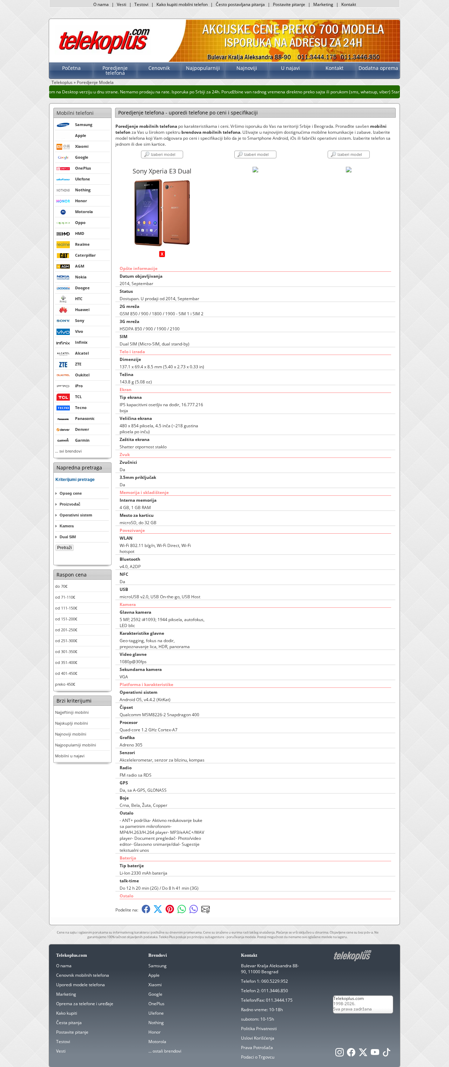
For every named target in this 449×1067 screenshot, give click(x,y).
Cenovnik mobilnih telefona (82, 975)
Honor (154, 1032)
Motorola (157, 1042)
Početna (71, 68)
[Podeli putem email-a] (205, 912)
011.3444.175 (279, 1000)
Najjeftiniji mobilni (72, 712)
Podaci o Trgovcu (257, 1057)
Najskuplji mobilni (71, 723)
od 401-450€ (66, 673)
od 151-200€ (66, 618)
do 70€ (61, 586)
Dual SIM (68, 537)
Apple (154, 975)
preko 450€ (65, 684)
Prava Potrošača (257, 1047)
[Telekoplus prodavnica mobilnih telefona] (103, 54)
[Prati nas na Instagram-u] (339, 1054)
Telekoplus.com (348, 998)
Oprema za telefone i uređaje (84, 1004)
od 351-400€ (66, 662)
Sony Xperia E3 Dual (162, 171)
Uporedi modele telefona (80, 985)
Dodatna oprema (378, 68)
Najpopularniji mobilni (75, 744)
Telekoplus (62, 82)
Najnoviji (246, 68)
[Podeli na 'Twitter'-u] (158, 912)
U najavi (290, 68)
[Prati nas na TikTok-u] (386, 1054)
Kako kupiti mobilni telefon (182, 4)
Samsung (157, 966)
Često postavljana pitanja (240, 4)
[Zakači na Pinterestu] (170, 912)
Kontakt (348, 4)
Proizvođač (70, 504)
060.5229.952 (274, 981)
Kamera (67, 526)
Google (155, 994)
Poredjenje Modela (95, 82)
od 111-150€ (66, 608)
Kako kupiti (66, 1013)
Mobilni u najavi (70, 755)
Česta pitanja (69, 1023)
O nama (101, 4)
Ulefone (156, 1013)
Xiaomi (155, 985)
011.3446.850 (274, 991)
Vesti (121, 4)
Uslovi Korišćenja (257, 1038)
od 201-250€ (66, 629)
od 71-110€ (65, 597)
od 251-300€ (66, 640)
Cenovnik (159, 68)
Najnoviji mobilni (70, 734)
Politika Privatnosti (259, 1029)
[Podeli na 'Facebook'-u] (146, 912)
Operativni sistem (76, 515)
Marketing (323, 4)
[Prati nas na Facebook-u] (351, 1054)
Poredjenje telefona (115, 70)
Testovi (141, 4)
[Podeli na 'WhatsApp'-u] (181, 912)
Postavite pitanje (289, 4)
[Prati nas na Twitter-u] (363, 1054)
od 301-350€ (66, 651)
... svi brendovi (68, 451)
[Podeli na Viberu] (193, 912)
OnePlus (156, 1004)
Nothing (156, 1023)
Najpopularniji (203, 68)
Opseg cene (71, 493)
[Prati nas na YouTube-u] (375, 1054)
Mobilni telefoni (75, 113)
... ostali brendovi (164, 1051)
